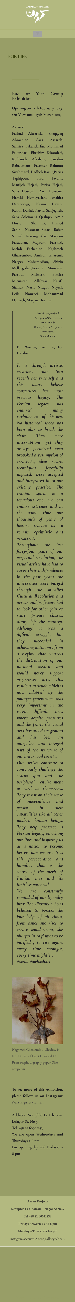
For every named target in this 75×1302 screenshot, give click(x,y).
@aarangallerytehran (28, 1102)
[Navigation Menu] (37, 34)
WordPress (50, 1297)
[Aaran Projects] (38, 15)
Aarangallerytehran (50, 1238)
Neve (20, 1297)
